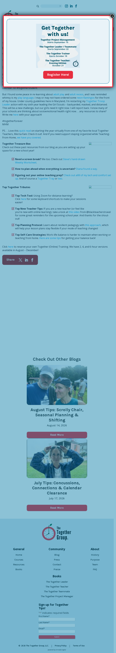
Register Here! (58, 75)
